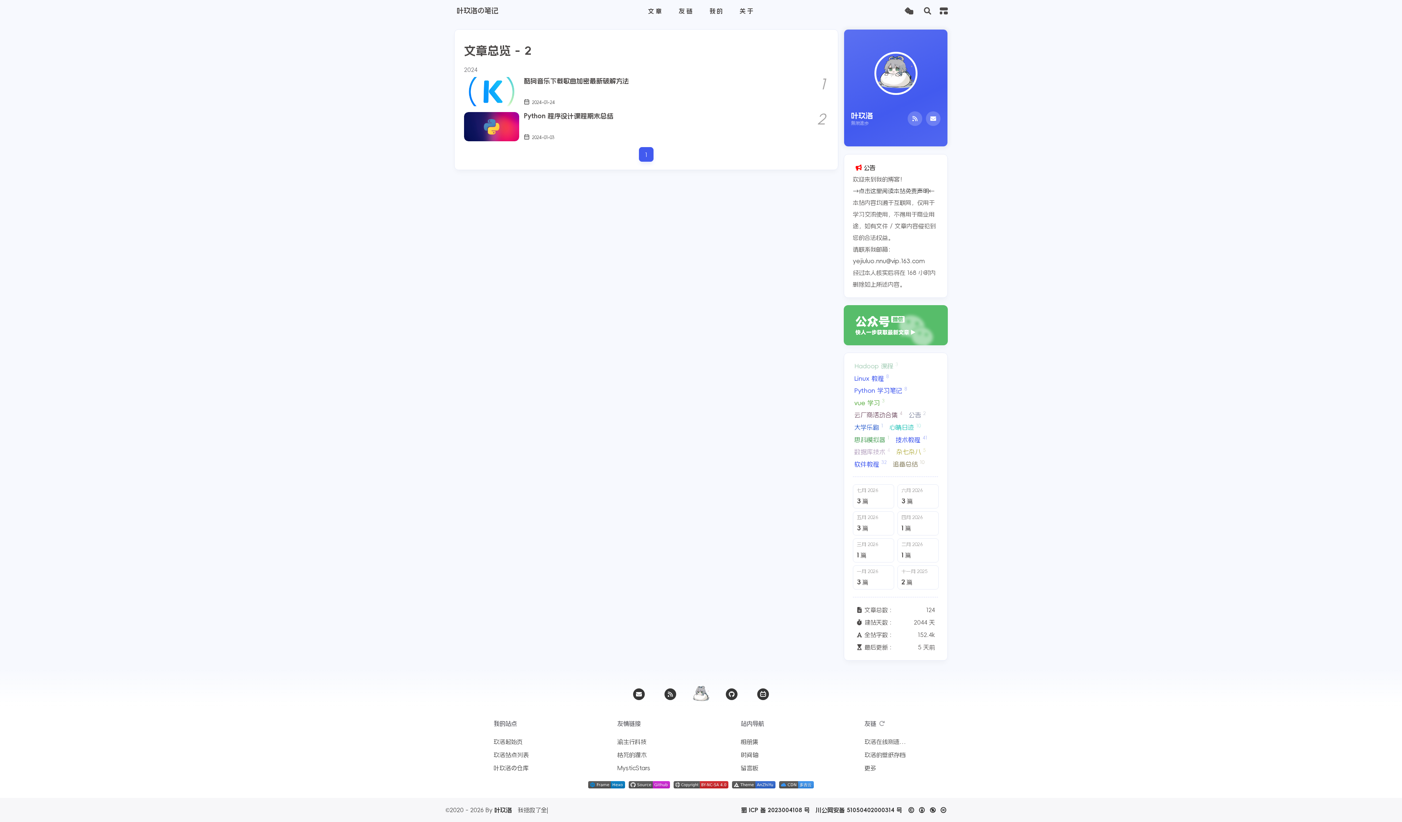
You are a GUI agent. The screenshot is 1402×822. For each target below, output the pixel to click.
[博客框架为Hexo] (606, 786)
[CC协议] (929, 810)
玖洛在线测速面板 (886, 742)
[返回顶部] (701, 694)
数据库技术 (872, 451)
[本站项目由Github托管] (649, 786)
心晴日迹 (905, 427)
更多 (870, 768)
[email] (639, 694)
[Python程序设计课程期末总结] (491, 126)
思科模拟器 (871, 439)
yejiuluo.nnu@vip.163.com (889, 261)
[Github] (732, 694)
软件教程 (870, 463)
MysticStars (633, 768)
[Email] (933, 118)
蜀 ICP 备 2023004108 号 (775, 810)
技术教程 (911, 439)
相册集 (749, 742)
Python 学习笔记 (880, 390)
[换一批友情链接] (882, 723)
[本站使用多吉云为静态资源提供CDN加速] (796, 786)
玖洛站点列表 (511, 755)
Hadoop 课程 (876, 365)
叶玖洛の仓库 (511, 768)
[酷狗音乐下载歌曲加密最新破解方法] (491, 91)
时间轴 (749, 755)
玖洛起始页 (508, 742)
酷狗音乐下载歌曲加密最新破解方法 (576, 81)
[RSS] (915, 118)
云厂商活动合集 (878, 414)
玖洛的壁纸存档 (885, 755)
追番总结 (908, 463)
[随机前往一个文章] (909, 11)
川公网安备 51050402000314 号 (859, 810)
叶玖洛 (503, 810)
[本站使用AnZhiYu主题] (753, 786)
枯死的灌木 (632, 755)
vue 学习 (869, 402)
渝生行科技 (632, 742)
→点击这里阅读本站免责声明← (894, 191)
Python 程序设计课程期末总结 (568, 116)
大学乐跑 (868, 427)
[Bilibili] (763, 694)
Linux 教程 (871, 377)
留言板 (749, 768)
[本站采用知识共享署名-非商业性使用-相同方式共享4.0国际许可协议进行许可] (701, 786)
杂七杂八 (911, 451)
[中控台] (944, 11)
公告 (917, 414)
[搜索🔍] (927, 11)
